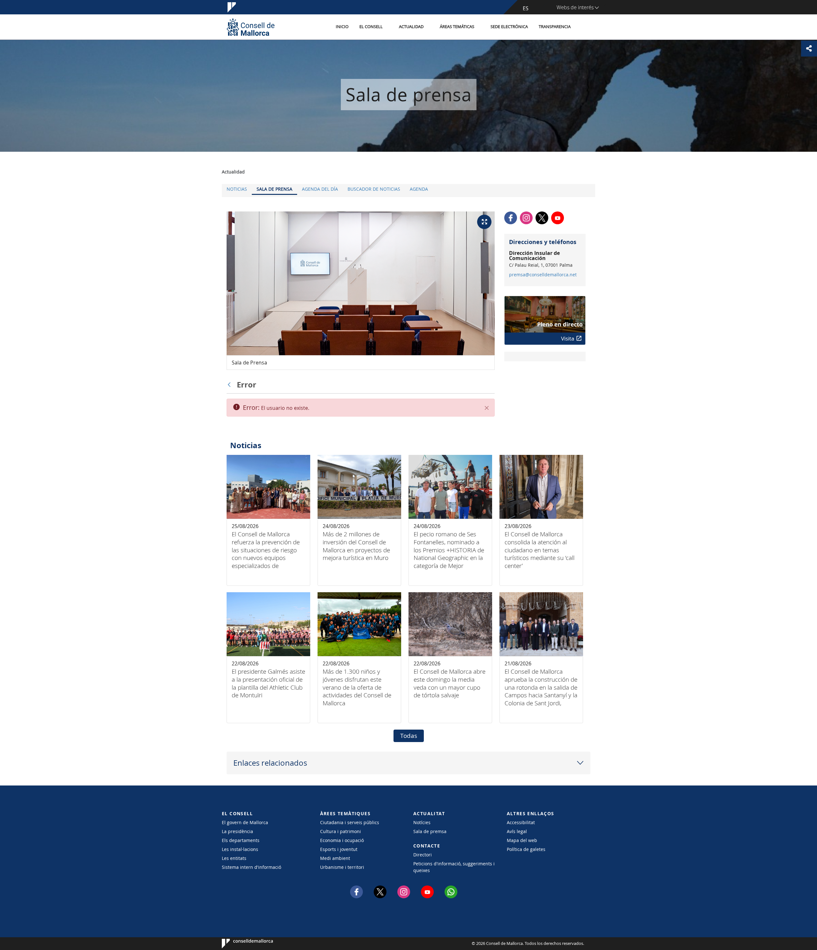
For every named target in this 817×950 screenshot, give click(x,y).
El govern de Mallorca (245, 822)
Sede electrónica (509, 26)
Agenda (419, 189)
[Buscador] (582, 27)
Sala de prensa (274, 189)
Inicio (342, 26)
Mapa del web (522, 840)
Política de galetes (526, 849)
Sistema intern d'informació (251, 867)
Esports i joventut (338, 849)
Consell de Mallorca (241, 944)
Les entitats (234, 858)
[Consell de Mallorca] (250, 27)
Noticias (237, 189)
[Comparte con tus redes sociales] (809, 49)
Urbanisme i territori (342, 867)
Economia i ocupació (342, 840)
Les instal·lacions (240, 849)
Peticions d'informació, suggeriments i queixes (454, 867)
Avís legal (517, 831)
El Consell (371, 26)
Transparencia (555, 26)
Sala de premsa (429, 831)
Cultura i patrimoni (340, 831)
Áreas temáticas (457, 26)
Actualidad (411, 26)
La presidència (237, 831)
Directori (422, 855)
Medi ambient (335, 858)
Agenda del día (320, 189)
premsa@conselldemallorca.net (543, 274)
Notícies (422, 822)
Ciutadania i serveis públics (349, 822)
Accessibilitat (521, 822)
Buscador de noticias (374, 189)
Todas (408, 736)
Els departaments (240, 840)
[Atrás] (231, 384)
